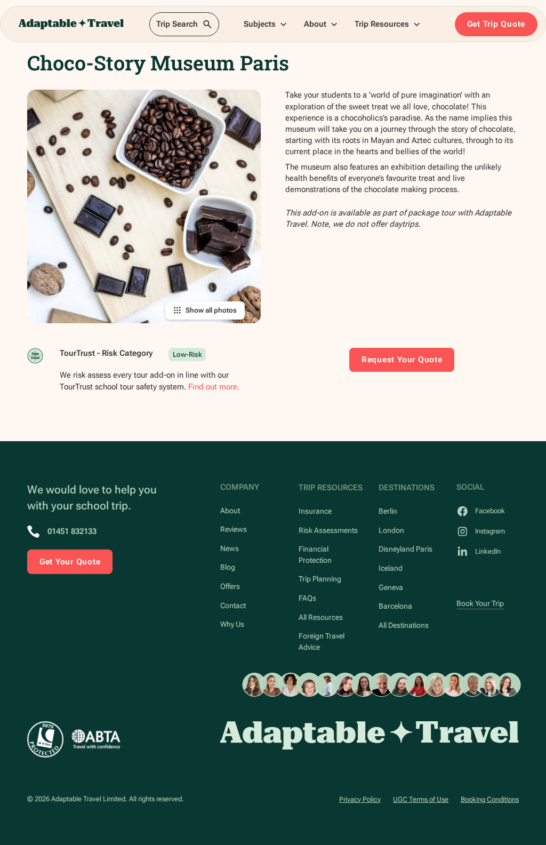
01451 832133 (72, 531)
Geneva (391, 587)
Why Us (232, 624)
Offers (230, 586)
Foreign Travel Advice (321, 641)
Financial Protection (315, 554)
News (229, 548)
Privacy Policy (360, 799)
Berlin (388, 511)
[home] (71, 24)
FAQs (307, 598)
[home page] (369, 735)
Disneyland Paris (405, 549)
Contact (233, 605)
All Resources (321, 617)
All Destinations (404, 625)
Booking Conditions (490, 799)
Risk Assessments (328, 530)
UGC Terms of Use (420, 799)
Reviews (233, 529)
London (391, 530)
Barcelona (395, 606)
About (230, 510)
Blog (227, 567)
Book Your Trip (480, 603)
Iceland (391, 568)
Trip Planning (320, 579)
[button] (266, 24)
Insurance (315, 511)
